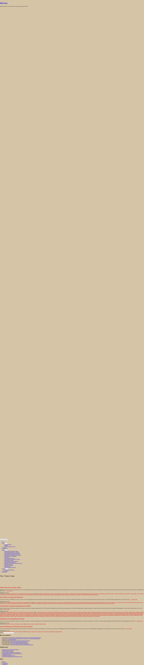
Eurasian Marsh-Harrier (101, 613)
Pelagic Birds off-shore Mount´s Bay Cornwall (12, 555)
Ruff (44, 615)
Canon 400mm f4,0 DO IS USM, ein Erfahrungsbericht (12, 653)
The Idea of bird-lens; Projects (9, 546)
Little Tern (101, 614)
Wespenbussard (42, 616)
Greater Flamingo (137, 602)
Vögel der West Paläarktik (24, 593)
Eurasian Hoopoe (93, 613)
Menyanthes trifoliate (122, 614)
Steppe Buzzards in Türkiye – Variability (11, 552)
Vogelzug (21, 623)
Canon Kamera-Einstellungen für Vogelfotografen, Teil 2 (12, 656)
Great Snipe (21, 614)
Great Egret (123, 602)
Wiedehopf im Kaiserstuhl (6, 654)
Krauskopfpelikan (122, 593)
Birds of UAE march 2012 (16, 602)
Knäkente (112, 593)
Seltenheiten (7, 623)
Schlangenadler (52, 615)
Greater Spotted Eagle (28, 614)
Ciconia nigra (14, 613)
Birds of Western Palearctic (9, 569)
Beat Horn (4, 639)
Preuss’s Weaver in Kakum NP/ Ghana (11, 561)
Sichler (75, 594)
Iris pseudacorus (64, 614)
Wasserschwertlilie (13, 616)
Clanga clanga (65, 593)
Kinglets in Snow (7, 566)
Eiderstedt (33, 631)
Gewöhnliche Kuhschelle (10, 614)
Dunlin (82, 613)
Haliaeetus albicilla (42, 614)
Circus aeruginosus (27, 613)
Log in (3, 661)
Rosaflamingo (57, 594)
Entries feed (4, 662)
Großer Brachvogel (35, 614)
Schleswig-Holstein (42, 623)
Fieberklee (127, 613)
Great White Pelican (129, 602)
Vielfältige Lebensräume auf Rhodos (8, 655)
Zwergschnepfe (90, 616)
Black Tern (75, 612)
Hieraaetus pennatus (50, 614)
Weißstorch (37, 616)
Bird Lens (3, 3)
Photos (3, 550)
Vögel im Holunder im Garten (7, 651)
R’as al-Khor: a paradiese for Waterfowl (11, 597)
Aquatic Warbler (55, 612)
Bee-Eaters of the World (8, 565)
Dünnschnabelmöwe (86, 593)
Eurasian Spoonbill (87, 602)
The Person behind (7, 544)
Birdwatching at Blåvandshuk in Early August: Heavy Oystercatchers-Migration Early (26, 637)
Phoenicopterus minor (23, 594)
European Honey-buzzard (120, 613)
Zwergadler (85, 616)
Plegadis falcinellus (46, 594)
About (3, 543)
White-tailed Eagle (59, 616)
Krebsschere (88, 614)
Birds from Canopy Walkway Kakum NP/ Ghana (13, 563)
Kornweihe (84, 614)
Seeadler (73, 615)
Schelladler (67, 594)
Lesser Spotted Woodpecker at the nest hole (12, 553)
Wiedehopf (72, 616)
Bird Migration (8, 602)
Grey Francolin (8, 603)
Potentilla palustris (28, 615)
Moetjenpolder (52, 631)
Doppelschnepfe (77, 613)
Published (6, 545)
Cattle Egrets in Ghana (8, 564)
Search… (1, 632)
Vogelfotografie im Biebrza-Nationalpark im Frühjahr (15, 606)
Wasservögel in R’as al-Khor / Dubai (10, 587)
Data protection (5, 548)
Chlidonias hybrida (131, 612)
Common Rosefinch (59, 613)
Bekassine (63, 612)
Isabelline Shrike (14, 603)
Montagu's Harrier (129, 614)
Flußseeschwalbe (133, 613)
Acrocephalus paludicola (40, 612)
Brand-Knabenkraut (96, 612)
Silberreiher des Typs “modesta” (8, 650)
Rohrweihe (41, 615)
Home (3, 542)
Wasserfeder (7, 616)
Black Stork (71, 612)
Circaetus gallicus (20, 613)
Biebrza (67, 612)
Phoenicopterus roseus (31, 594)
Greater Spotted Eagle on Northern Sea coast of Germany (16, 626)
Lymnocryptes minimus (114, 614)
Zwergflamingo (95, 594)
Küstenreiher (127, 593)
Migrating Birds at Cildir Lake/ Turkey (11, 551)
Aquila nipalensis (46, 593)
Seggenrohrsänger (79, 615)
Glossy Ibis (107, 602)
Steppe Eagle (104, 603)
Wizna (81, 616)
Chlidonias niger (3, 613)
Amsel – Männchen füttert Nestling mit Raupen (18, 642)
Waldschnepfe (136, 615)
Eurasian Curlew (87, 613)
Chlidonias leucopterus (140, 612)
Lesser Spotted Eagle (39, 603)
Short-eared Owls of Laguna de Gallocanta (12, 554)
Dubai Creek (79, 593)
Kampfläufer (73, 614)
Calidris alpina (105, 612)
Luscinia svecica (106, 614)
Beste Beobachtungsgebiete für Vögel (12, 593)
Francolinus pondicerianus (100, 593)
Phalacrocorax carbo (15, 594)
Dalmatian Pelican (67, 602)
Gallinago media (3, 614)
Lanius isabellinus (133, 593)
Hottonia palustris (57, 614)
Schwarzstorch (62, 615)
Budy (101, 612)
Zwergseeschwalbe (96, 616)
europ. (114, 613)
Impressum (4, 547)
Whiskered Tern (48, 616)
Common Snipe (66, 613)
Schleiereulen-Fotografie (11, 639)
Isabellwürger (107, 593)
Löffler (138, 593)
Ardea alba (52, 593)
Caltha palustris (117, 612)
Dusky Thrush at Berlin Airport (10, 567)
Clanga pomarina (71, 593)
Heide (33, 623)
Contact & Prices (5, 570)
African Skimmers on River (9, 558)
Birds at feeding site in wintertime (10, 556)
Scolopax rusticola (68, 615)
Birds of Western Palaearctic (26, 602)
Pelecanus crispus (47, 603)
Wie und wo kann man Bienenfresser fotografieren (11, 652)
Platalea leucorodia (38, 594)
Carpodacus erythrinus (124, 612)
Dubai (76, 593)
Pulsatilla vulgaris (35, 615)
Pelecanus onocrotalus (7, 594)
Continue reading (9, 590)
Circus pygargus (40, 613)
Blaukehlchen (80, 612)
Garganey (102, 602)
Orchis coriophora (6, 615)
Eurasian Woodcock (109, 613)
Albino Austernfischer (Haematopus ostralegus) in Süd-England (21, 644)
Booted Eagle (89, 612)
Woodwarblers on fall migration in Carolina (12, 559)
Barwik (59, 612)
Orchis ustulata (12, 615)
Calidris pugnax (111, 612)
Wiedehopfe (6, 557)
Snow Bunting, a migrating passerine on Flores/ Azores (20, 640)
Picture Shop (4, 571)
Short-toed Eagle (86, 615)
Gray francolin (112, 602)
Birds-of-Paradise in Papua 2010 (10, 562)
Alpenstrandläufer (48, 612)
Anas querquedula (39, 593)
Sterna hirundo (91, 615)
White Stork (53, 616)
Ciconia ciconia (9, 613)
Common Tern (71, 613)
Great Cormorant (118, 602)
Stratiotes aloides (104, 615)
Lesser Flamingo (32, 603)
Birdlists (3, 568)
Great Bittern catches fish (8, 560)
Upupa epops (131, 615)
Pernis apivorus (22, 615)
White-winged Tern (66, 616)
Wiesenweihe (77, 616)
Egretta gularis (92, 593)
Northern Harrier (136, 614)
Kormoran (116, 593)
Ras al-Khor (52, 594)
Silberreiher (78, 594)
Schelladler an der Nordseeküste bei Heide (12, 618)
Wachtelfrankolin (89, 594)
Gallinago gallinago (139, 613)
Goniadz (17, 614)
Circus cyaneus (34, 613)
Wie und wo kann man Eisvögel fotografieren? (10, 649)
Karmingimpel (78, 614)
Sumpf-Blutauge (111, 615)
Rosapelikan (62, 594)
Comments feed (5, 663)
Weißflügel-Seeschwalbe (30, 616)
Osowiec (17, 615)
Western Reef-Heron (110, 603)
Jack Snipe (69, 614)
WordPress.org (4, 664)
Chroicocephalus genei (58, 593)
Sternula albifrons (98, 615)
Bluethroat (85, 612)
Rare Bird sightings (19, 631)
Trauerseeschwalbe (125, 615)
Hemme (47, 631)
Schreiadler (71, 594)
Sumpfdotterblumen (117, 615)
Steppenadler (83, 594)
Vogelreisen (31, 593)
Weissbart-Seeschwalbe (21, 616)
